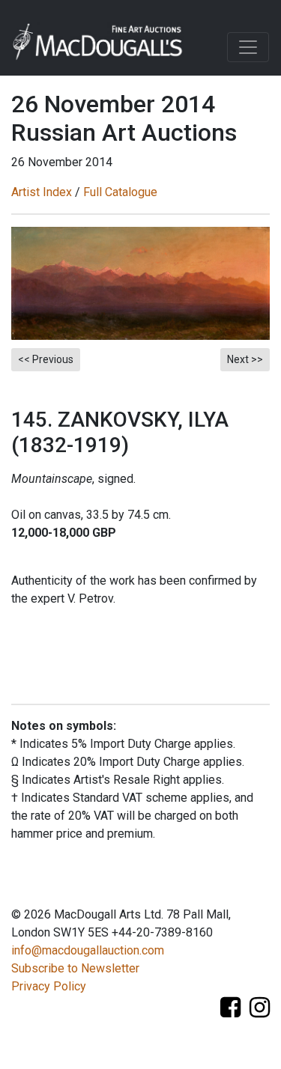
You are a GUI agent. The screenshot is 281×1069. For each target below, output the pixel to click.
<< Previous (45, 359)
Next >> (245, 359)
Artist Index (41, 192)
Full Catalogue (120, 192)
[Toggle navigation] (248, 47)
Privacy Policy (48, 986)
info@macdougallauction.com (87, 950)
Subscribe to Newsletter (75, 968)
